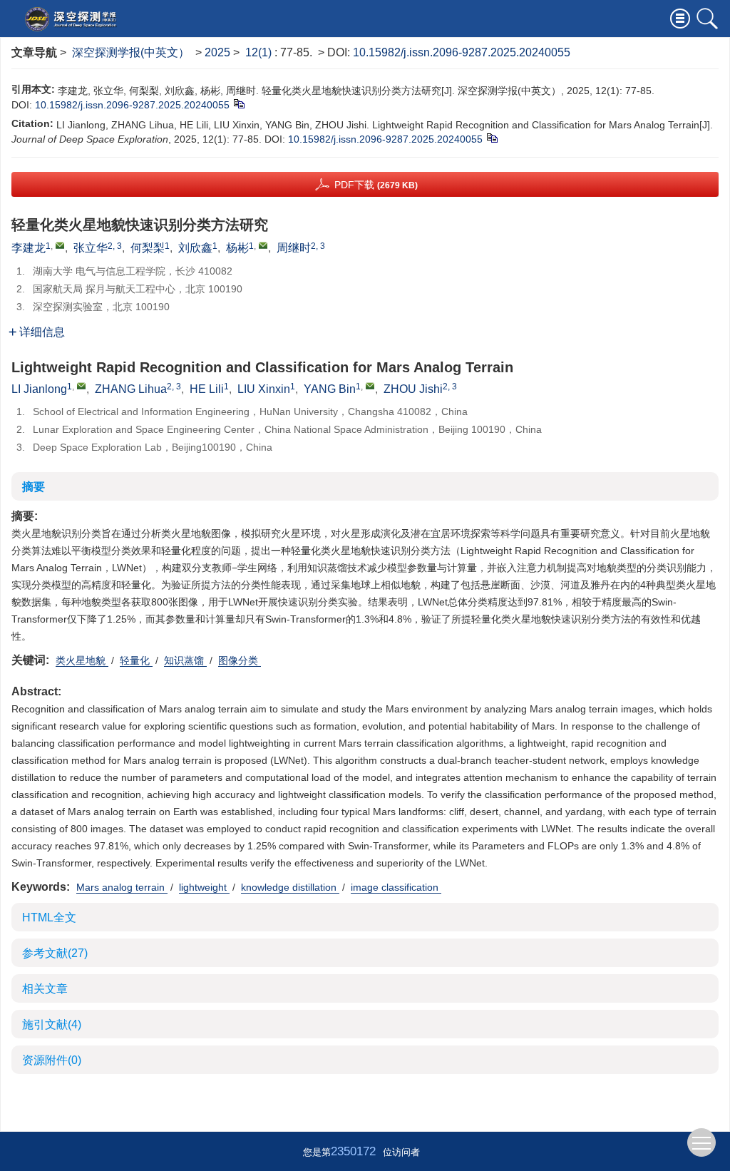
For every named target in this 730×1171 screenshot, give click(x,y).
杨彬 (237, 248)
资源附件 (51, 1060)
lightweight (204, 887)
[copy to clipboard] (491, 137)
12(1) (259, 52)
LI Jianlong (39, 389)
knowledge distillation (290, 887)
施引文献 (51, 1024)
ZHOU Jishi (413, 389)
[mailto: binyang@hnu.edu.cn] (370, 385)
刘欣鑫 (195, 248)
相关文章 (45, 989)
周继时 (294, 248)
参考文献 (55, 953)
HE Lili (207, 389)
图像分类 (239, 660)
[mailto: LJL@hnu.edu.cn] (81, 385)
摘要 (33, 487)
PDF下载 (376, 184)
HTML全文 (49, 917)
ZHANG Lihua (131, 389)
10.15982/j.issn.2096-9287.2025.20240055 (461, 52)
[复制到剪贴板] (238, 103)
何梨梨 (147, 248)
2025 (217, 52)
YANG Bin (330, 389)
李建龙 (28, 248)
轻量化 (136, 660)
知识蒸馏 (185, 660)
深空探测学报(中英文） (131, 52)
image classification (396, 887)
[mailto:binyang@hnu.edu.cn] (263, 245)
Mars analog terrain (122, 887)
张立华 (90, 248)
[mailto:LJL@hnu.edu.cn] (60, 245)
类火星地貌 (82, 660)
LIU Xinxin (263, 389)
